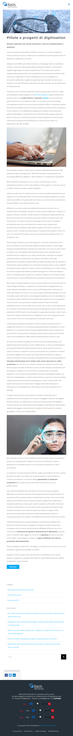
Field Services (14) (14, 595)
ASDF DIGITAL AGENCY (48, 725)
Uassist (46, 98)
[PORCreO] (36, 703)
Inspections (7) (13, 600)
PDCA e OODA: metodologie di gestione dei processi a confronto (32, 639)
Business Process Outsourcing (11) (20, 590)
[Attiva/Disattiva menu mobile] (69, 4)
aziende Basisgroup (41, 95)
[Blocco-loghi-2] (36, 710)
